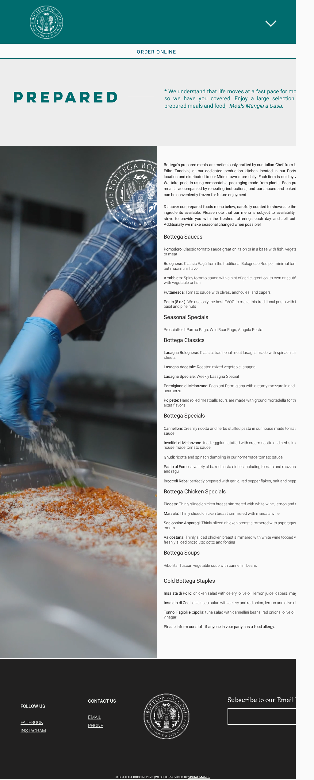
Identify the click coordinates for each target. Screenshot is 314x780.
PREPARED (194, 88)
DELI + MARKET (208, 110)
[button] (286, 17)
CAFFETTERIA (204, 131)
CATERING (194, 66)
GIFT (178, 153)
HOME (181, 23)
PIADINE (188, 44)
